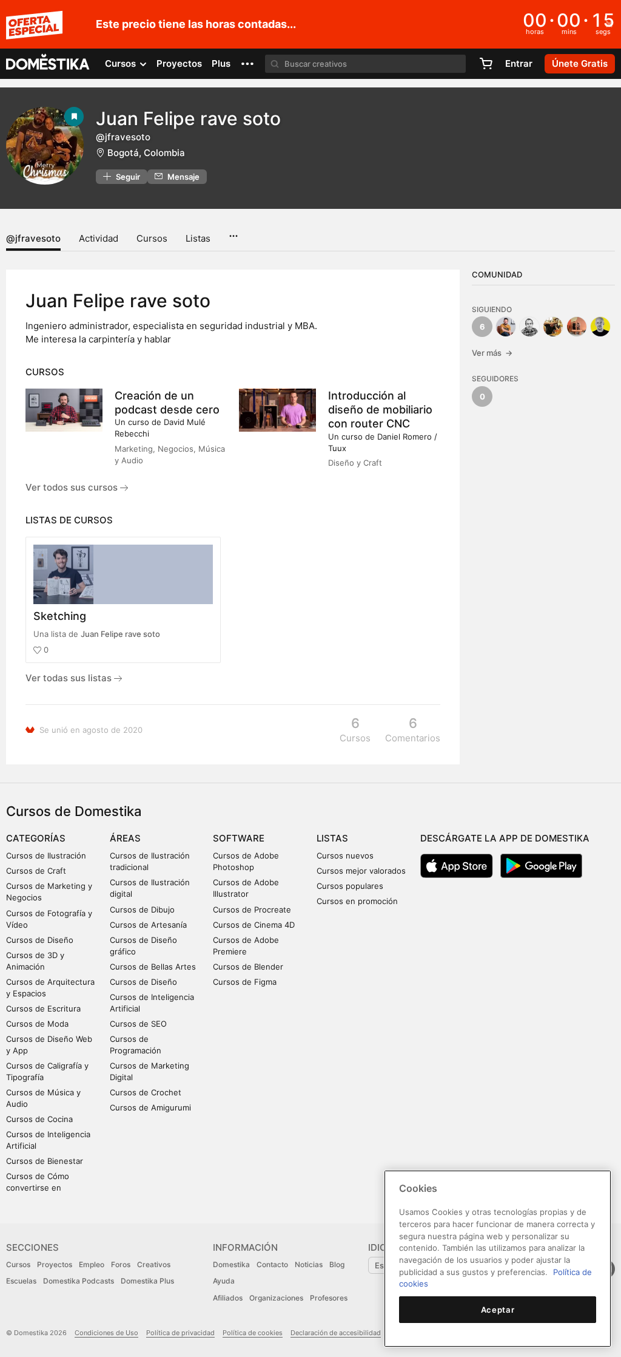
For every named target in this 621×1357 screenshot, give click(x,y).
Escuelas (21, 1280)
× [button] (609, 23)
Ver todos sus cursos (72, 487)
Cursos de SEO (138, 1024)
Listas (198, 238)
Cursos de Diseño (39, 940)
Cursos (151, 238)
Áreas (125, 838)
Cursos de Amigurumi (150, 1107)
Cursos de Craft (36, 871)
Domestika (231, 1264)
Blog (336, 1264)
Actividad (98, 238)
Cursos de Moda (37, 1024)
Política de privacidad (180, 1332)
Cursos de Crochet (145, 1092)
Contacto (272, 1264)
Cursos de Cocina (39, 1119)
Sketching (59, 616)
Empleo (91, 1264)
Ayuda (224, 1280)
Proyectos (179, 63)
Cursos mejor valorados (361, 871)
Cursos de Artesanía (148, 925)
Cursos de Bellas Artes (153, 966)
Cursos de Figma (245, 982)
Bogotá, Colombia (146, 152)
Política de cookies (253, 1332)
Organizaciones (276, 1297)
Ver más (492, 353)
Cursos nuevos (345, 855)
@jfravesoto (33, 238)
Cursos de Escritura (43, 1008)
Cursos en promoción (357, 901)
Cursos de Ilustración (46, 855)
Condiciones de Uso (106, 1332)
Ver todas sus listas (69, 678)
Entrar (518, 63)
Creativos (153, 1264)
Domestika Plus (147, 1280)
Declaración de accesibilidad (335, 1332)
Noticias (309, 1264)
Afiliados (228, 1297)
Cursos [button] (121, 63)
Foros (120, 1264)
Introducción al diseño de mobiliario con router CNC (380, 409)
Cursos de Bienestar (44, 1161)
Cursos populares (350, 886)
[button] (247, 64)
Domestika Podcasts (78, 1280)
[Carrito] (485, 64)
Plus (221, 63)
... (233, 232)
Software (238, 838)
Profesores (328, 1297)
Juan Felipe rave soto (120, 634)
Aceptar (498, 1309)
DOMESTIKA (48, 64)
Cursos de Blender (248, 966)
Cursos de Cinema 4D (254, 925)
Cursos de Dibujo (142, 909)
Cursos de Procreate (252, 909)
